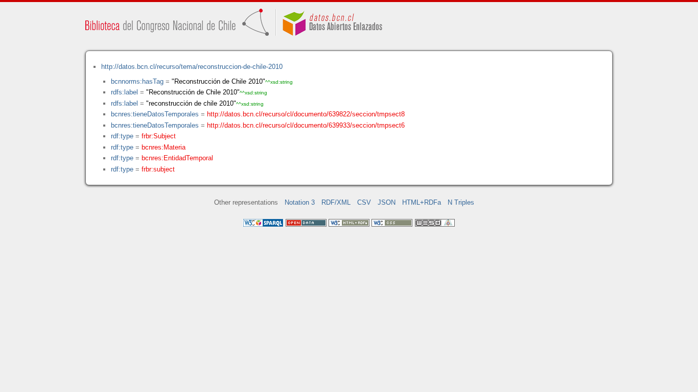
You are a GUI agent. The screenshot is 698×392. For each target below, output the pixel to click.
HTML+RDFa (421, 202)
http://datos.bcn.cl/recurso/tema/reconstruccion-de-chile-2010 (192, 66)
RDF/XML (336, 202)
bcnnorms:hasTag (137, 81)
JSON (386, 202)
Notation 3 (300, 202)
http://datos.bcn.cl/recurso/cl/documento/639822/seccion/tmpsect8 (306, 114)
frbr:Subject (159, 136)
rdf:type (122, 136)
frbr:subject (158, 169)
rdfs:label (124, 92)
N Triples (461, 202)
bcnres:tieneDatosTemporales (155, 114)
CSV (364, 202)
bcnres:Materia (163, 147)
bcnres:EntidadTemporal (177, 158)
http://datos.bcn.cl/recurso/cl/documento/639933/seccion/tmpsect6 (306, 125)
